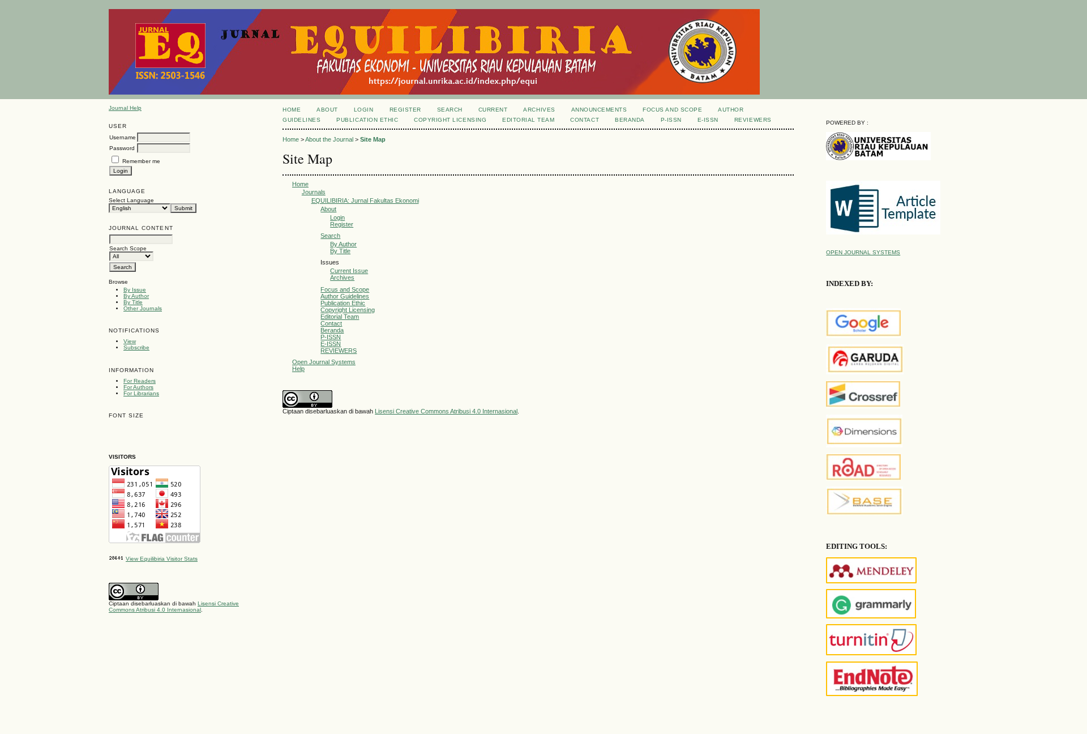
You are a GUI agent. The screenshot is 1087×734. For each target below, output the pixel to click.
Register (405, 109)
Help (298, 368)
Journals (314, 192)
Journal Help (125, 108)
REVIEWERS (753, 120)
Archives (539, 109)
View (129, 341)
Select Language (131, 200)
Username (122, 137)
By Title (133, 302)
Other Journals (142, 308)
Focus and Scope (672, 109)
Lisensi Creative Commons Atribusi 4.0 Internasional (174, 606)
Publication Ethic (367, 120)
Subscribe (136, 347)
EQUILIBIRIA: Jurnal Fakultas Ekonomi (365, 200)
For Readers (139, 381)
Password (122, 148)
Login (364, 109)
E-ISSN (707, 120)
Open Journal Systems (863, 252)
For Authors (138, 387)
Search (450, 109)
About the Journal (329, 139)
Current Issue (349, 270)
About (327, 109)
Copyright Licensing (450, 120)
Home (292, 109)
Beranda (630, 120)
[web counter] (116, 559)
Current (493, 109)
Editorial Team (528, 120)
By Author (136, 296)
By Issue (134, 290)
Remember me (141, 161)
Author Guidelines (344, 296)
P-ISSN (671, 120)
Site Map (373, 139)
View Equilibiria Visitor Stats (162, 559)
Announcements (599, 109)
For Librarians (141, 393)
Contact (584, 120)
